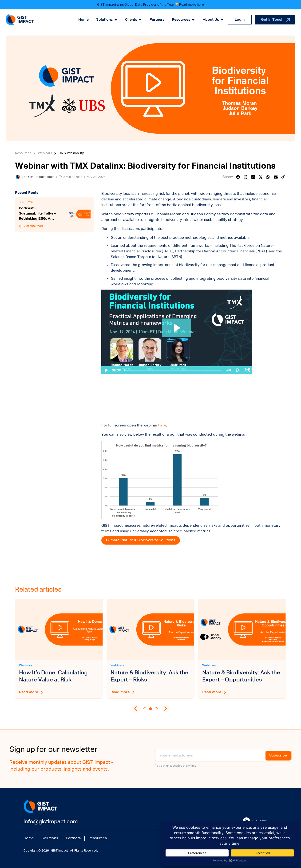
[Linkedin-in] (246, 820)
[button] (238, 177)
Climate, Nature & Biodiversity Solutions (140, 540)
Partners (73, 838)
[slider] (172, 370)
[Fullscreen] (247, 370)
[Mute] (228, 370)
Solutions (50, 838)
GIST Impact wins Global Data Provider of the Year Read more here (150, 4)
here (162, 425)
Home (29, 838)
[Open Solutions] (116, 20)
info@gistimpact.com (51, 821)
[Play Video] (106, 370)
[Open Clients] (140, 20)
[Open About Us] (222, 20)
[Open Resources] (193, 20)
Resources (97, 838)
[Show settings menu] (237, 370)
